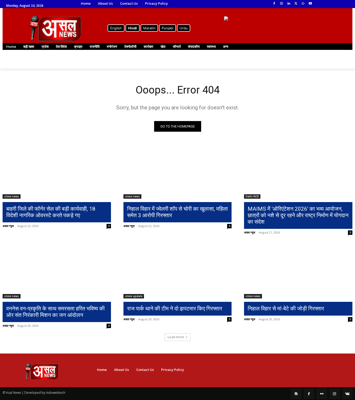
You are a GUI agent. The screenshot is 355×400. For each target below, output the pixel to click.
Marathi (149, 28)
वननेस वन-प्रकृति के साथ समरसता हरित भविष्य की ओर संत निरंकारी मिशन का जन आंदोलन (55, 311)
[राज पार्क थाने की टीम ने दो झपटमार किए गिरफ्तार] (177, 271)
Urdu (184, 28)
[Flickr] (322, 394)
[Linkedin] (289, 4)
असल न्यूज (8, 226)
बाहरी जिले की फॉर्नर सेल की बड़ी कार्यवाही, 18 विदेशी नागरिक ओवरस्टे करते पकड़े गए (50, 212)
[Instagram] (281, 4)
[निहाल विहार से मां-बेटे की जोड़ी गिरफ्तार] (298, 271)
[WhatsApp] (303, 4)
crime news (11, 196)
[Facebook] (274, 4)
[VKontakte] (347, 394)
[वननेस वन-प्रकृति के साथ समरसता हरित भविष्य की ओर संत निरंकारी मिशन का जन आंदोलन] (57, 271)
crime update (133, 296)
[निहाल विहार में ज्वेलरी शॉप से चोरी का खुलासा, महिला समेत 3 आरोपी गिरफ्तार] (177, 172)
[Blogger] (296, 394)
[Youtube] (310, 4)
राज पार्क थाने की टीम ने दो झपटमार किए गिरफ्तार (174, 308)
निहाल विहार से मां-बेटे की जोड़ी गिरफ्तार (286, 308)
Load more (176, 337)
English (116, 28)
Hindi (132, 28)
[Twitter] (296, 4)
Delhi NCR (252, 196)
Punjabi (167, 28)
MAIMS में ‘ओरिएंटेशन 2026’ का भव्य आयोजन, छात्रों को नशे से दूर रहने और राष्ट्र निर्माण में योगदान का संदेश (298, 215)
